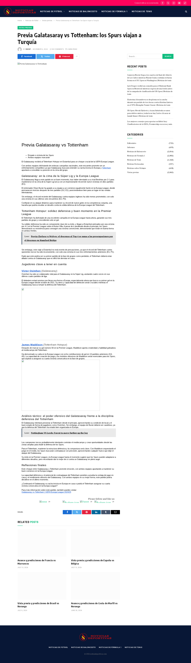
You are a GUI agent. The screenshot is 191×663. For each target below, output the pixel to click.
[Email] (9, 166)
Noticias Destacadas (135, 164)
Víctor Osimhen (31, 271)
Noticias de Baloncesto (83, 11)
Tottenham (106, 168)
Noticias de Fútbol (51, 11)
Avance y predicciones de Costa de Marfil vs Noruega (94, 605)
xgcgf (28, 49)
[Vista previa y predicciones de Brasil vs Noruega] (42, 586)
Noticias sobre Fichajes (136, 168)
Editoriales (131, 143)
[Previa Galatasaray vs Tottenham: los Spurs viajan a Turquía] (69, 95)
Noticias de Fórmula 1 (114, 11)
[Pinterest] (9, 160)
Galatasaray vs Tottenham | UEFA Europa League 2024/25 (46, 492)
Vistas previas (25, 28)
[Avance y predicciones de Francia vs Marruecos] (42, 543)
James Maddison (32, 344)
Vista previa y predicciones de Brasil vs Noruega (38, 605)
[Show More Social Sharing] (76, 56)
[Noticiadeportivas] (20, 11)
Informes (131, 147)
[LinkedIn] (9, 154)
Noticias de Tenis (142, 11)
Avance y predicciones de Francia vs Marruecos (37, 562)
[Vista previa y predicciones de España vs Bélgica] (95, 543)
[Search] (186, 11)
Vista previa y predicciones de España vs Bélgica (92, 562)
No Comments (58, 49)
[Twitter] (9, 148)
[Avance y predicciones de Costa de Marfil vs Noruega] (95, 586)
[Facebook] (9, 143)
